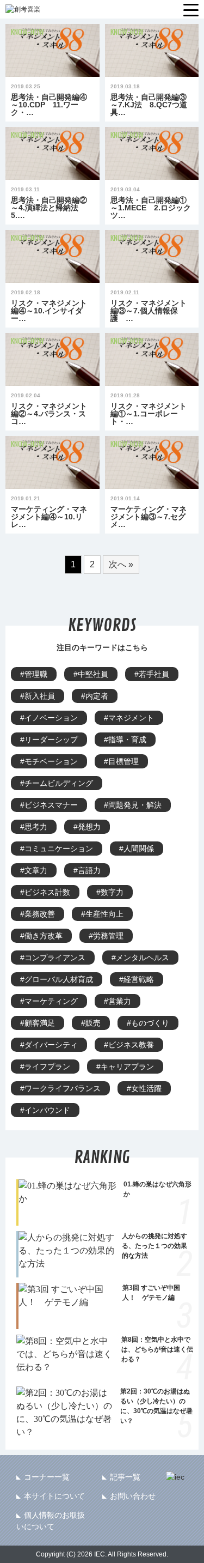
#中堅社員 (90, 674)
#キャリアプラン (125, 1066)
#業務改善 (37, 914)
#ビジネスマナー (49, 805)
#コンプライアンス (52, 957)
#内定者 (94, 696)
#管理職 (33, 674)
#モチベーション (49, 761)
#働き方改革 (41, 935)
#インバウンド (45, 1110)
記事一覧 (125, 1477)
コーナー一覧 (47, 1477)
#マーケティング (49, 1001)
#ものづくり (148, 1023)
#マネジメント (129, 717)
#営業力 (117, 1001)
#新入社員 (37, 696)
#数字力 (109, 892)
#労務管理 (106, 935)
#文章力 (33, 870)
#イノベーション (49, 717)
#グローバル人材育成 (56, 979)
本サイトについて (54, 1496)
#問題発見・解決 (133, 805)
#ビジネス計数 (45, 892)
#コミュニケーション (56, 848)
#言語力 (87, 870)
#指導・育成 (125, 739)
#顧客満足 (37, 1023)
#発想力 (87, 826)
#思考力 (33, 826)
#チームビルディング (56, 783)
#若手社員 (151, 674)
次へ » (121, 564)
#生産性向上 (102, 914)
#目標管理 (121, 761)
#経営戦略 (136, 979)
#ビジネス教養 (129, 1044)
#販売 (91, 1023)
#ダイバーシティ (49, 1044)
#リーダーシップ (49, 739)
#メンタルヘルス (140, 957)
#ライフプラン (45, 1066)
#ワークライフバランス (60, 1088)
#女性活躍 (144, 1088)
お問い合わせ (133, 1496)
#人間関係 (136, 848)
